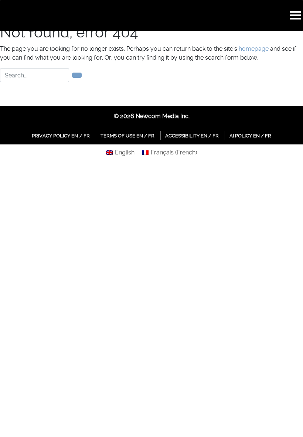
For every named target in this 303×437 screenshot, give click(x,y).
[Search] (77, 75)
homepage (254, 48)
